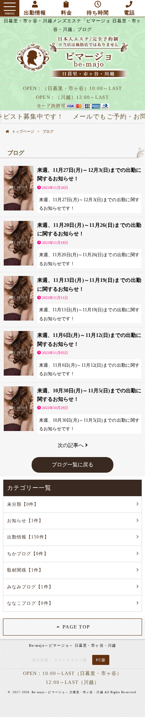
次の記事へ (71, 445)
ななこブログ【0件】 (30, 603)
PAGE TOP (75, 627)
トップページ (23, 131)
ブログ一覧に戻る (72, 464)
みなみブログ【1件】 (30, 586)
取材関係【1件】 (25, 570)
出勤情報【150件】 (28, 537)
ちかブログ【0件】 (28, 553)
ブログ (48, 131)
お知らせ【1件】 (25, 520)
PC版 (101, 660)
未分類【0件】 (23, 504)
